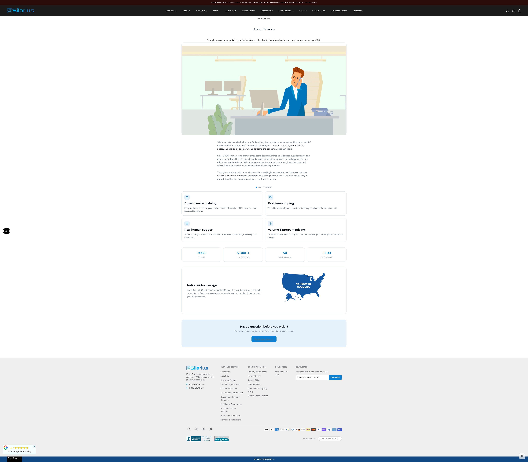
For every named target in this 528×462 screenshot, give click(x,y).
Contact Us (358, 11)
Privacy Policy (254, 376)
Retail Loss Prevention (230, 415)
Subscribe (335, 377)
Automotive (230, 11)
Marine (216, 11)
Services (303, 11)
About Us (225, 376)
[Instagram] (196, 429)
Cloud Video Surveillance (232, 393)
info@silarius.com (196, 384)
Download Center (339, 11)
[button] (264, 459)
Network (186, 11)
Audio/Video (201, 11)
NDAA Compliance (229, 388)
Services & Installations (231, 420)
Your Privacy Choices (230, 384)
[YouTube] (203, 429)
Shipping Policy (254, 384)
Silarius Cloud (318, 11)
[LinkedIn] (211, 429)
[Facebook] (189, 429)
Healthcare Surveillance (231, 404)
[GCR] (5, 447)
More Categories (286, 11)
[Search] (513, 10)
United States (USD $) (329, 438)
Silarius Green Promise (258, 396)
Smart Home (267, 11)
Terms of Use (254, 380)
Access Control (248, 11)
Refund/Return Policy (257, 372)
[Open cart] (520, 10)
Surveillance (171, 11)
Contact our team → (264, 339)
